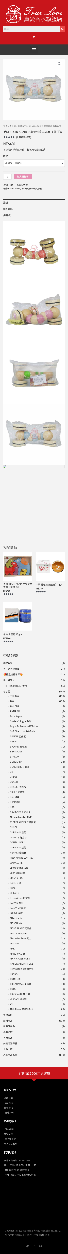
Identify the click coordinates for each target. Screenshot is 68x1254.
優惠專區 (8, 1014)
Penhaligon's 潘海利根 (22, 968)
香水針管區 (9, 680)
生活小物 (8, 1049)
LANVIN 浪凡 (16, 903)
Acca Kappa (16, 716)
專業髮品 (8, 1037)
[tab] (34, 202)
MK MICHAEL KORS (20, 958)
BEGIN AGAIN (14, 188)
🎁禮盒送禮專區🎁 (13, 674)
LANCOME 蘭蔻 (18, 908)
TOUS (13, 989)
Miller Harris (16, 918)
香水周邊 (14, 706)
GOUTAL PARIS (18, 842)
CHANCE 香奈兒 (18, 787)
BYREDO (14, 756)
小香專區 (14, 696)
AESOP (13, 741)
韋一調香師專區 (11, 668)
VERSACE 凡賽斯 (18, 999)
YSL (12, 1004)
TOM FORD (15, 978)
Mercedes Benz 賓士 (20, 938)
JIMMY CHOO (16, 877)
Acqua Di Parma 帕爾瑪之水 (24, 726)
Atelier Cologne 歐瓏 (21, 721)
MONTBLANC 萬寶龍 (21, 928)
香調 (12, 701)
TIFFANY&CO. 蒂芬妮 (20, 983)
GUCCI (13, 827)
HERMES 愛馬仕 (18, 852)
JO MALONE (16, 862)
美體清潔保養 (10, 1043)
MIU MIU (14, 943)
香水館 (6, 691)
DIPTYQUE (15, 802)
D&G (12, 807)
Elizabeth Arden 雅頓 (21, 817)
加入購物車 (23, 176)
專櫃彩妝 (8, 1031)
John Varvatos (17, 872)
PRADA (13, 973)
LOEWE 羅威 (16, 913)
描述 (5, 202)
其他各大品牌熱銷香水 (21, 1009)
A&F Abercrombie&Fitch (22, 731)
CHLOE (13, 776)
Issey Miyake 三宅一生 (21, 857)
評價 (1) (7, 215)
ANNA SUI (15, 711)
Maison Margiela (18, 933)
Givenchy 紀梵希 (18, 837)
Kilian (13, 887)
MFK (12, 948)
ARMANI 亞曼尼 (18, 736)
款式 (5, 156)
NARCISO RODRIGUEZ (21, 963)
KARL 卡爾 (15, 883)
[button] (34, 49)
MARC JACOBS (17, 953)
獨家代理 (8, 663)
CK (11, 771)
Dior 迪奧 (14, 797)
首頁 (5, 126)
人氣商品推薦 (10, 1054)
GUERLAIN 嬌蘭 (18, 832)
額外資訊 (8, 209)
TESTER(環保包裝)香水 (15, 685)
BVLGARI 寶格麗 (18, 746)
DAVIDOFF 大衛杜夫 (20, 812)
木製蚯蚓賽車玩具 (29, 188)
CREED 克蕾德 (17, 792)
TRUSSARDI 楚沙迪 (20, 994)
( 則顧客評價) (23, 137)
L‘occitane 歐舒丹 (20, 898)
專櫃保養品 (9, 1026)
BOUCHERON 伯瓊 (19, 766)
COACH (14, 781)
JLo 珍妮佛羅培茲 (19, 867)
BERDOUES (16, 751)
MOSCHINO (16, 923)
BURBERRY (16, 761)
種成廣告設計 (43, 1234)
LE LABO (14, 893)
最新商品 (8, 1020)
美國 (40, 188)
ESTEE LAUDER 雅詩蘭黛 (23, 822)
